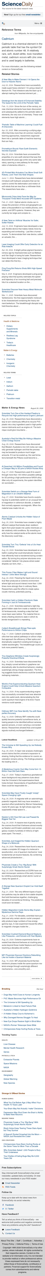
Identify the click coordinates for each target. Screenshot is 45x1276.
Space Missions (10, 1063)
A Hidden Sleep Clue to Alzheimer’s (19, 1013)
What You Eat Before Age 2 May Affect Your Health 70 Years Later (22, 1103)
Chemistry (10, 359)
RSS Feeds (10, 1186)
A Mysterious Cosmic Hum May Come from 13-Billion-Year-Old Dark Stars (22, 770)
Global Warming (10, 1079)
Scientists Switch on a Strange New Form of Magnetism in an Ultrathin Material (20, 492)
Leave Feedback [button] (12, 1229)
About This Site (7, 1240)
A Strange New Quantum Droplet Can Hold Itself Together (22, 887)
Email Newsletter (12, 1183)
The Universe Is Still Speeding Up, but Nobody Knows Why (22, 746)
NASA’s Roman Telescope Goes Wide (20, 1025)
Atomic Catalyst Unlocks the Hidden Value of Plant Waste (21, 517)
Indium (9, 381)
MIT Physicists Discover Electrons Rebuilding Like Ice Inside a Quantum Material (21, 956)
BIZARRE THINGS (8, 1118)
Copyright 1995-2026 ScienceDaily (18, 1247)
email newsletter (33, 14)
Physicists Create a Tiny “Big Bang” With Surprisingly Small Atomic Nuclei (19, 865)
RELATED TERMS (10, 372)
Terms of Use (37, 1244)
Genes (6, 1051)
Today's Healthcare (11, 344)
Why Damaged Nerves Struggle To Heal (21, 1017)
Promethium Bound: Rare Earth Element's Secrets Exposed (19, 149)
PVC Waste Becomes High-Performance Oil (22, 998)
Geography (8, 1075)
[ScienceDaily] (17, 4)
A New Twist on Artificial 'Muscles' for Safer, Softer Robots (20, 221)
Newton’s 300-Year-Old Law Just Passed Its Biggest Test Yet (20, 818)
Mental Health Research (14, 1048)
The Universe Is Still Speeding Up (18, 1002)
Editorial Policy (23, 1244)
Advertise (38, 1240)
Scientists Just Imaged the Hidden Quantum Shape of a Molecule (20, 841)
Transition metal (13, 398)
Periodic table (12, 390)
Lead (8, 377)
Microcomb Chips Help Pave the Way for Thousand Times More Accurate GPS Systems (21, 197)
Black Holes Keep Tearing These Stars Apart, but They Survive (23, 1129)
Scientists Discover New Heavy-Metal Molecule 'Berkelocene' (22, 290)
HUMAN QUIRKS (7, 1099)
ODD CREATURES (8, 1140)
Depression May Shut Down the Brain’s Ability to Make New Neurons (23, 1113)
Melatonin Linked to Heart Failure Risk (20, 1006)
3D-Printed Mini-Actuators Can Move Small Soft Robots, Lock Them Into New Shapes (22, 173)
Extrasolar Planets (11, 1059)
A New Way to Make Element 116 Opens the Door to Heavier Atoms (20, 80)
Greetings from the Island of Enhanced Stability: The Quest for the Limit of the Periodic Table (22, 101)
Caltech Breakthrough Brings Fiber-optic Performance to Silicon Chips (19, 629)
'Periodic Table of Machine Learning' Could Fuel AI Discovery (22, 125)
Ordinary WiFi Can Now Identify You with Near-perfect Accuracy (22, 712)
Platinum (10, 394)
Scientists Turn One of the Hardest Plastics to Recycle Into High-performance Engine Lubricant (22, 414)
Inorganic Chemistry (10, 364)
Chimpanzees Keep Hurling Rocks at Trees (22, 1029)
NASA (6, 1067)
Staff (18, 1240)
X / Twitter (9, 1208)
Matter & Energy (10, 350)
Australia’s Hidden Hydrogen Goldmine (20, 1009)
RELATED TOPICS (10, 315)
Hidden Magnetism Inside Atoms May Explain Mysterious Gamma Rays (21, 911)
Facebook (9, 1204)
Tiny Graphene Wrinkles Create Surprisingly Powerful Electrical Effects (20, 657)
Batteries (10, 355)
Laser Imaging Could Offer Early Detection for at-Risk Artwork (22, 245)
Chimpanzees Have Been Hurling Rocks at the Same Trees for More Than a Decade (22, 1145)
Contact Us (10, 1233)
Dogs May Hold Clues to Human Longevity (22, 994)
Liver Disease (9, 1044)
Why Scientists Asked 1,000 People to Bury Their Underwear (22, 1151)
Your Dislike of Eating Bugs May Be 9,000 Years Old (21, 1157)
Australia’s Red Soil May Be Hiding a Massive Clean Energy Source (21, 439)
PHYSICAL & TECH (8, 1056)
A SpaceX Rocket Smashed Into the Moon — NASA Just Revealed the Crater (23, 1135)
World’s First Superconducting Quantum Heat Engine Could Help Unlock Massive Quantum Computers (21, 685)
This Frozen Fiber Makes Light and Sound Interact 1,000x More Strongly (19, 573)
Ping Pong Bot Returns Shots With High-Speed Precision (22, 269)
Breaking (6, 988)
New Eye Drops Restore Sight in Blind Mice (22, 1021)
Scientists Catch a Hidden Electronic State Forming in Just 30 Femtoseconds (20, 601)
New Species (9, 1083)
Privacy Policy (8, 1244)
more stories (36, 978)
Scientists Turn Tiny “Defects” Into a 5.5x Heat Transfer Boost (21, 545)
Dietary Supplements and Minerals (12, 329)
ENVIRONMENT (7, 1071)
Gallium (9, 386)
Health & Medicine (11, 321)
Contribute (27, 1240)
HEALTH (5, 1040)
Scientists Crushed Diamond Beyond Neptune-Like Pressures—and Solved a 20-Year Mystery (22, 935)
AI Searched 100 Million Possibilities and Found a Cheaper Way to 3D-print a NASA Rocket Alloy (22, 467)
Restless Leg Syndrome (12, 337)
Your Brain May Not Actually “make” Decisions (23, 1108)
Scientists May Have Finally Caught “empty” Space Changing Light (20, 794)
